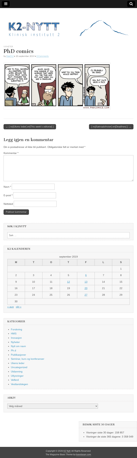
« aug (10, 306)
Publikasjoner (18, 354)
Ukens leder (17, 363)
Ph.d (13, 350)
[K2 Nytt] (68, 24)
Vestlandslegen (19, 384)
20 (86, 288)
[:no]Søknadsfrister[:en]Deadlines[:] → (111, 126)
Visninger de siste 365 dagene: (104, 436)
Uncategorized (19, 367)
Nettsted (8, 203)
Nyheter (8, 46)
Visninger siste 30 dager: (100, 432)
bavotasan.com (83, 454)
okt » (18, 306)
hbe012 (10, 56)
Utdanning (16, 371)
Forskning (16, 329)
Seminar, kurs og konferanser (27, 358)
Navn (7, 186)
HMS (13, 333)
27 (86, 294)
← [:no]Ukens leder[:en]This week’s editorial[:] (30, 126)
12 (68, 281)
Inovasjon (16, 337)
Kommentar (11, 153)
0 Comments (43, 56)
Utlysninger (17, 375)
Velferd (15, 379)
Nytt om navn (18, 346)
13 (86, 281)
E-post (8, 195)
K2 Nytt (67, 451)
